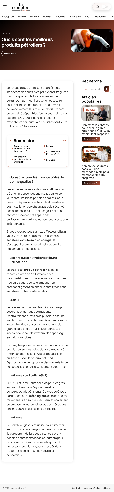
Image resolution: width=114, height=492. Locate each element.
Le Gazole (50, 159)
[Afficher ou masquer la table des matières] (50, 140)
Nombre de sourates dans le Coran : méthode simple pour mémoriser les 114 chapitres (95, 172)
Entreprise (10, 53)
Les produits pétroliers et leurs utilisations (22, 159)
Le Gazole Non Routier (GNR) (53, 153)
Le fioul (49, 146)
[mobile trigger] (5, 6)
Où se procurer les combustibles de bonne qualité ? (22, 148)
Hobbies (91, 109)
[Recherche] (97, 6)
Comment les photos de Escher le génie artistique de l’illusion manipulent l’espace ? (96, 129)
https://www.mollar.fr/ (53, 231)
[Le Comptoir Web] (21, 6)
